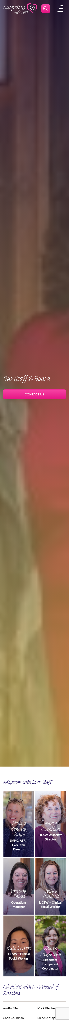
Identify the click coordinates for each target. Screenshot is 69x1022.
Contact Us (34, 394)
